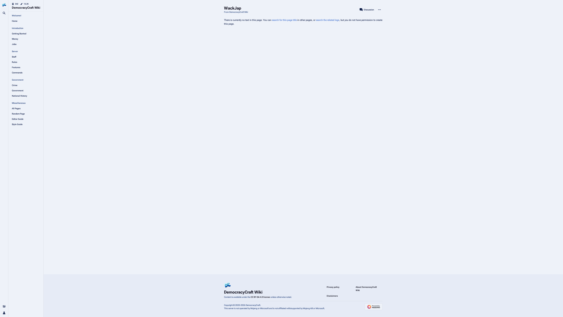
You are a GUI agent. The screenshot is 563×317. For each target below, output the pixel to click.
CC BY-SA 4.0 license (260, 297)
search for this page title (284, 20)
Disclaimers (332, 296)
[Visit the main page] (4, 5)
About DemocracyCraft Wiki (366, 288)
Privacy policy (333, 287)
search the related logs (327, 20)
